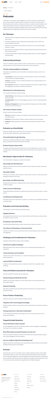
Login (41, 2)
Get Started (46, 2)
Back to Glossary (7, 10)
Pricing (16, 2)
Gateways (16, 387)
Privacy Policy (42, 378)
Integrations (29, 381)
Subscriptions (17, 378)
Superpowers (16, 389)
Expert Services (30, 385)
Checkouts (16, 376)
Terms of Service (43, 381)
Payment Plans (17, 381)
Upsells (15, 383)
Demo (20, 2)
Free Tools (29, 376)
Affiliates (16, 385)
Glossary (5, 7)
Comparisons (42, 376)
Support (28, 387)
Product (11, 2)
